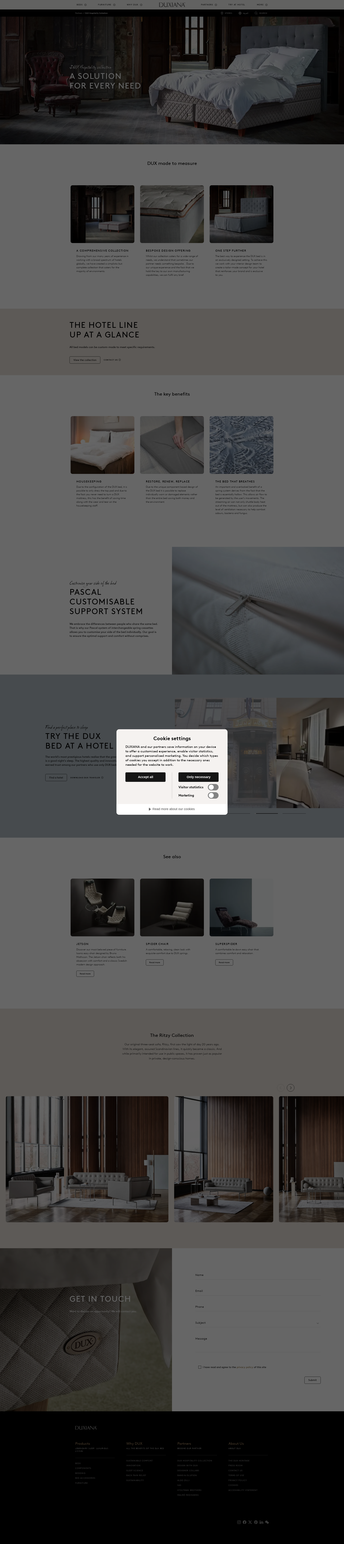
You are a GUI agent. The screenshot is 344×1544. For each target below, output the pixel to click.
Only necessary (199, 777)
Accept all (145, 777)
